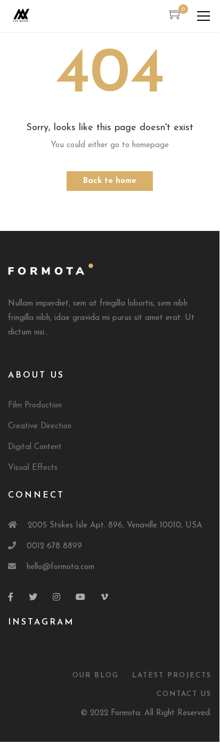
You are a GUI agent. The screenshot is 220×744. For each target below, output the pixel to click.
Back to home (109, 181)
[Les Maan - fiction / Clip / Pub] (21, 16)
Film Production (35, 406)
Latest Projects (171, 675)
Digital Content (35, 447)
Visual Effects (33, 468)
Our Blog (95, 675)
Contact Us (184, 694)
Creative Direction (39, 426)
